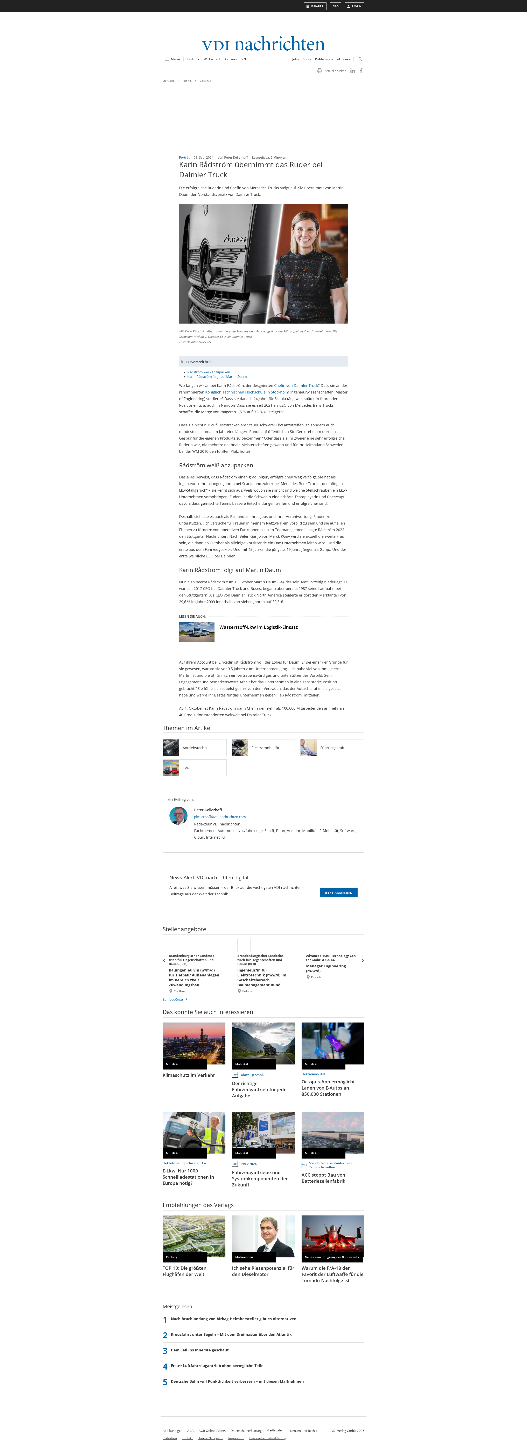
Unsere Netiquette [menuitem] (210, 1438)
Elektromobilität (265, 747)
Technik (193, 59)
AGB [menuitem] (190, 1431)
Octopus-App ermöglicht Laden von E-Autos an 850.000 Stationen (328, 1087)
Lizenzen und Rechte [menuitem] (302, 1431)
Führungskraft (332, 747)
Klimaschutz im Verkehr (189, 1075)
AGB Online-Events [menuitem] (212, 1431)
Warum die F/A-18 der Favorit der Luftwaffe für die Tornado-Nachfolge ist (333, 1274)
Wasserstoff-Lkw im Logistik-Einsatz (258, 627)
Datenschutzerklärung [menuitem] (246, 1431)
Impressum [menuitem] (236, 1438)
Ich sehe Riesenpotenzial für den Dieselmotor (263, 1271)
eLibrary (343, 59)
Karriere (231, 59)
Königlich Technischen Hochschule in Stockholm (247, 392)
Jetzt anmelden (339, 893)
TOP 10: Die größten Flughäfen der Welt (184, 1271)
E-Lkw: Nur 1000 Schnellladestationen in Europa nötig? (188, 1177)
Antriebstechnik (196, 747)
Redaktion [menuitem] (170, 1438)
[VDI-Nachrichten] (263, 44)
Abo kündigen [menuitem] (172, 1431)
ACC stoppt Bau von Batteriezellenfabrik (323, 1178)
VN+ (244, 59)
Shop (307, 59)
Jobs (295, 59)
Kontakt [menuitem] (187, 1438)
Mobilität (205, 80)
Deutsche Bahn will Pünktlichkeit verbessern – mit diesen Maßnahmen (237, 1381)
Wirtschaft (212, 59)
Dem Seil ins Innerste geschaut (200, 1350)
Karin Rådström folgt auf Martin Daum (217, 376)
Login (357, 6)
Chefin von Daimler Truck (296, 385)
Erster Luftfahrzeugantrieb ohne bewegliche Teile (217, 1365)
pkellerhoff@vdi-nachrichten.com (220, 817)
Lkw (186, 767)
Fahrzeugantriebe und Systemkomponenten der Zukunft (260, 1178)
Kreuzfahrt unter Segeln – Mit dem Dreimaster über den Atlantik (231, 1334)
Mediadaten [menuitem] (275, 1430)
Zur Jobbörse (173, 999)
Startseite (168, 80)
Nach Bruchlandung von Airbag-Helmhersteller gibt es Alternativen (233, 1318)
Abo (335, 6)
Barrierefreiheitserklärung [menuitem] (267, 1438)
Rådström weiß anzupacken (208, 372)
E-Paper (317, 6)
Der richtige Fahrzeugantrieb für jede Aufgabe (259, 1089)
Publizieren (324, 59)
